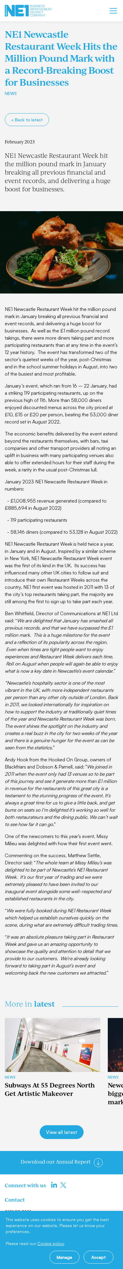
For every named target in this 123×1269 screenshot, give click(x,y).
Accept (98, 1257)
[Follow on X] (63, 1185)
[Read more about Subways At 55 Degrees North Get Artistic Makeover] (52, 1045)
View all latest (61, 1132)
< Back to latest (27, 119)
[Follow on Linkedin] (54, 1185)
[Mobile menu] (113, 11)
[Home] (29, 10)
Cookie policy (50, 1243)
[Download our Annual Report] (98, 1162)
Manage (64, 1257)
